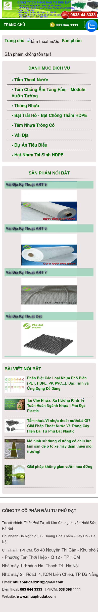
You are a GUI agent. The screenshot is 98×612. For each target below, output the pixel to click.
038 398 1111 (70, 589)
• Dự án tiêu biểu (29, 145)
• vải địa (20, 135)
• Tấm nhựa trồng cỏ (33, 125)
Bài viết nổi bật (23, 368)
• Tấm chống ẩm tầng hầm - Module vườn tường (48, 92)
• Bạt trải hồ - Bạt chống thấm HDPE (49, 115)
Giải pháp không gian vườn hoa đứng (59, 466)
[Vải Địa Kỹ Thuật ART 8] (49, 202)
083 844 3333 (31, 589)
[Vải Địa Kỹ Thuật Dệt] (49, 289)
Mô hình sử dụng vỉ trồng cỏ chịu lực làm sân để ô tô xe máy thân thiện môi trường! (59, 446)
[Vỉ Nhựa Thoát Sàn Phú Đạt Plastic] (49, 333)
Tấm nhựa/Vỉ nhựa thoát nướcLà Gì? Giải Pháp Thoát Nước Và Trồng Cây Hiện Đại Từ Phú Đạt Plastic (58, 426)
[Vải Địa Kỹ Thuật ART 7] (49, 245)
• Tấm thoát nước (30, 80)
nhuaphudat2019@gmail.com (38, 581)
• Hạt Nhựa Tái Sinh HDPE (37, 155)
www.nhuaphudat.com (36, 596)
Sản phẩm (72, 40)
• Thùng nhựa (25, 105)
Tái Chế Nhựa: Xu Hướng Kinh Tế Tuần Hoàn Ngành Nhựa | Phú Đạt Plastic (56, 405)
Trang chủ (14, 24)
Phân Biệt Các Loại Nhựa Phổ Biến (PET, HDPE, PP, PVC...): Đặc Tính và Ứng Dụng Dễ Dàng (58, 383)
